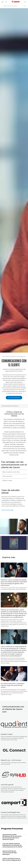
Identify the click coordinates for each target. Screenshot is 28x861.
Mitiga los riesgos (7, 480)
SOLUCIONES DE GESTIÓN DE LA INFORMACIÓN (14, 356)
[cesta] (2, 2)
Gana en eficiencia (7, 476)
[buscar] (6, 2)
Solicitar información (14, 397)
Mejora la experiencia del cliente (11, 472)
